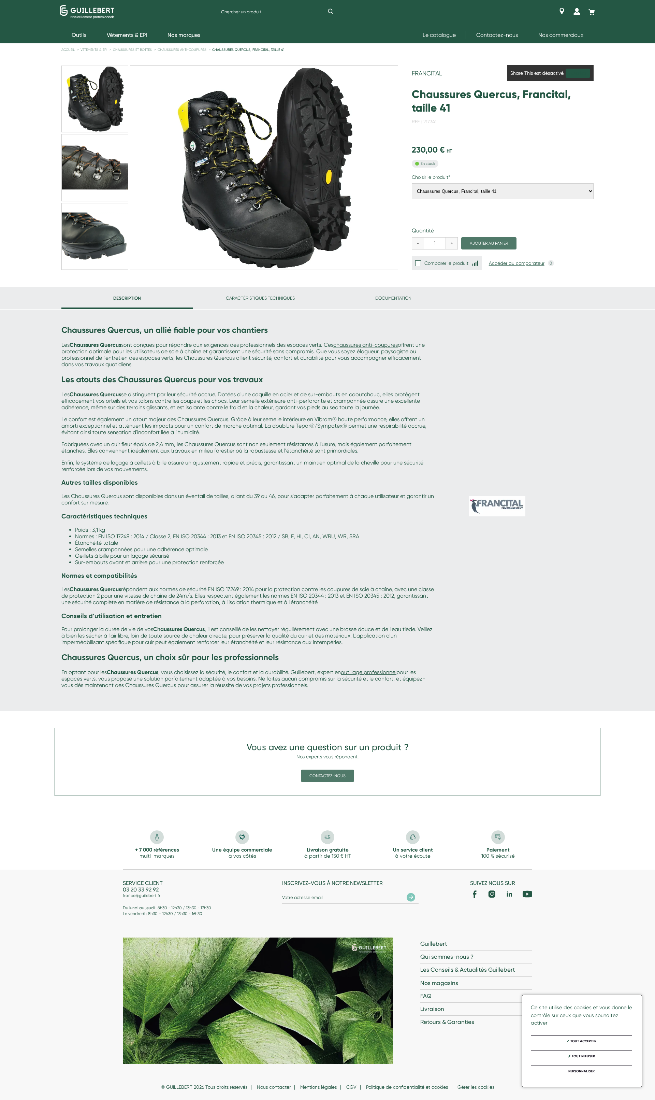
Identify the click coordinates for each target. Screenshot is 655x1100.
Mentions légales (318, 1087)
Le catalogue (439, 35)
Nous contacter (274, 1087)
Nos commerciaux (560, 35)
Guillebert (433, 943)
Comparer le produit (446, 263)
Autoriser (578, 73)
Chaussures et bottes (132, 50)
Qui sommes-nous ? (447, 956)
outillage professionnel (368, 672)
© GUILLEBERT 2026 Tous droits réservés (204, 1087)
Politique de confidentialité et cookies (407, 1087)
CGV (351, 1087)
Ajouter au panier (489, 243)
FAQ (426, 995)
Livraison (432, 1008)
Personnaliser (581, 1071)
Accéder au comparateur (516, 263)
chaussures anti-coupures (365, 345)
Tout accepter (582, 1041)
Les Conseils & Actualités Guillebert (467, 969)
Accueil (68, 50)
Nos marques (184, 35)
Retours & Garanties (447, 1021)
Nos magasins (439, 983)
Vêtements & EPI (94, 50)
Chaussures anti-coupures (182, 50)
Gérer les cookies (475, 1087)
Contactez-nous (497, 35)
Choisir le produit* (431, 177)
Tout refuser (583, 1056)
